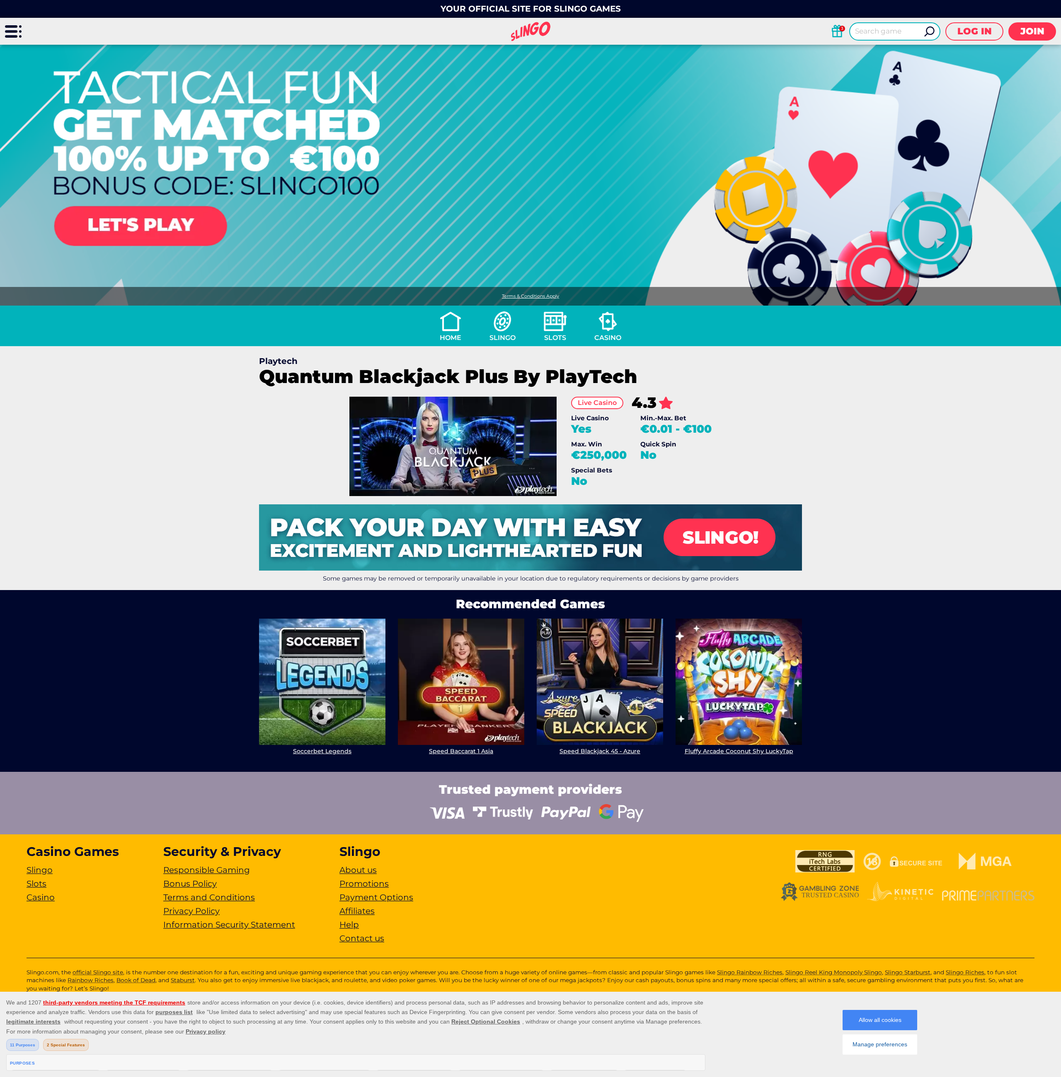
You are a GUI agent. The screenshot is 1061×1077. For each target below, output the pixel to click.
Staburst (183, 980)
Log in (974, 31)
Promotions (364, 884)
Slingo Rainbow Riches (749, 972)
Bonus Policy (190, 884)
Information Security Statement (229, 925)
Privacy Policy (191, 911)
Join (1032, 31)
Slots (555, 338)
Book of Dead (135, 980)
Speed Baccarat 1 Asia (461, 751)
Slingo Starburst (907, 972)
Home (450, 338)
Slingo (502, 338)
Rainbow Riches (91, 980)
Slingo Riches (965, 972)
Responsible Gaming (206, 870)
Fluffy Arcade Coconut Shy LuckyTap (739, 751)
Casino (607, 338)
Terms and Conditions (209, 897)
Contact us (361, 938)
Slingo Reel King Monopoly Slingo (833, 972)
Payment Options (376, 897)
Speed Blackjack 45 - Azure (600, 751)
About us (358, 870)
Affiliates (357, 911)
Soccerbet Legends (322, 751)
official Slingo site (98, 972)
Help (349, 925)
